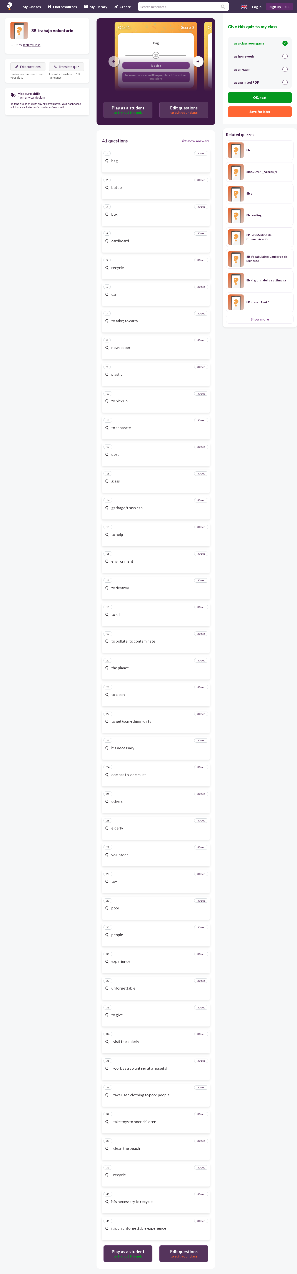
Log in (257, 7)
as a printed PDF (246, 82)
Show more (260, 319)
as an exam (242, 69)
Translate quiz (68, 67)
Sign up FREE (279, 7)
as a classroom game (249, 43)
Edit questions (30, 67)
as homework (244, 56)
